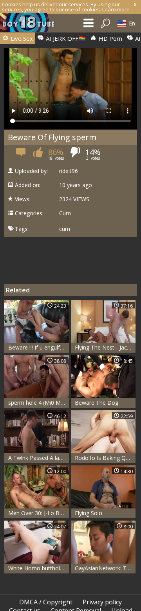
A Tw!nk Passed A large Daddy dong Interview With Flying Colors (38, 457)
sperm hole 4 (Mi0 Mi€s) (38, 402)
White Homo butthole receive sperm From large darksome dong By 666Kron (38, 568)
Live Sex (21, 38)
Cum (65, 213)
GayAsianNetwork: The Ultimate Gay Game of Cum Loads (105, 568)
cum (64, 229)
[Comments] (21, 154)
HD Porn (109, 38)
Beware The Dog (96, 402)
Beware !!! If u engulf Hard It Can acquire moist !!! (38, 347)
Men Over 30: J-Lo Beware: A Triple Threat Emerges (38, 513)
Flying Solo (88, 513)
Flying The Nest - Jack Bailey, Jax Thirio (105, 347)
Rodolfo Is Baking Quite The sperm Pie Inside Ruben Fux (105, 457)
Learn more (116, 9)
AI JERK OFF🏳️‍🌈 (65, 38)
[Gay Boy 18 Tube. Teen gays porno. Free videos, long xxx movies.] (31, 24)
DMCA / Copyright (45, 602)
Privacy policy (102, 602)
